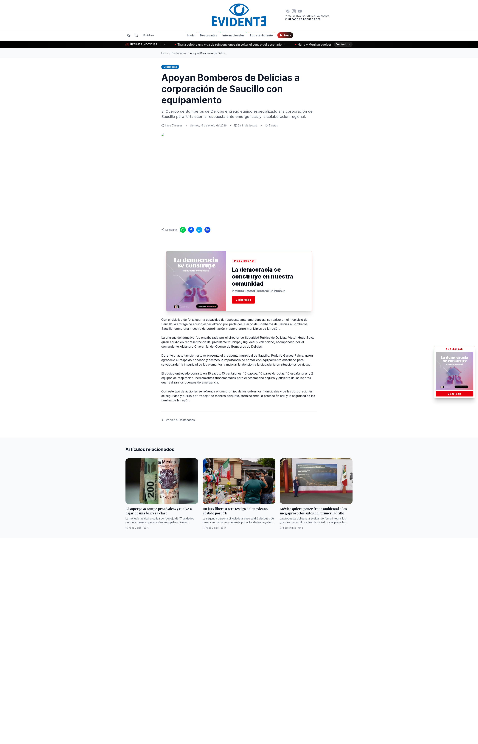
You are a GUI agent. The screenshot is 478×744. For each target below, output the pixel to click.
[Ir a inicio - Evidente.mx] (239, 15)
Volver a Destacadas (180, 420)
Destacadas (208, 35)
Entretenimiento (261, 35)
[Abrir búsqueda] (136, 35)
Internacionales (233, 35)
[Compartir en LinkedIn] (207, 230)
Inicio (191, 35)
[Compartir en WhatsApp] (183, 230)
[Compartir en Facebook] (191, 230)
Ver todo (341, 44)
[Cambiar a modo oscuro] (128, 35)
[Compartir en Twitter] (199, 230)
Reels (287, 35)
